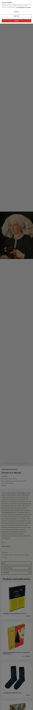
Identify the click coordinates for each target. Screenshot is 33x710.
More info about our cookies (23, 7)
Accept (16, 20)
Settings (16, 11)
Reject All (16, 16)
